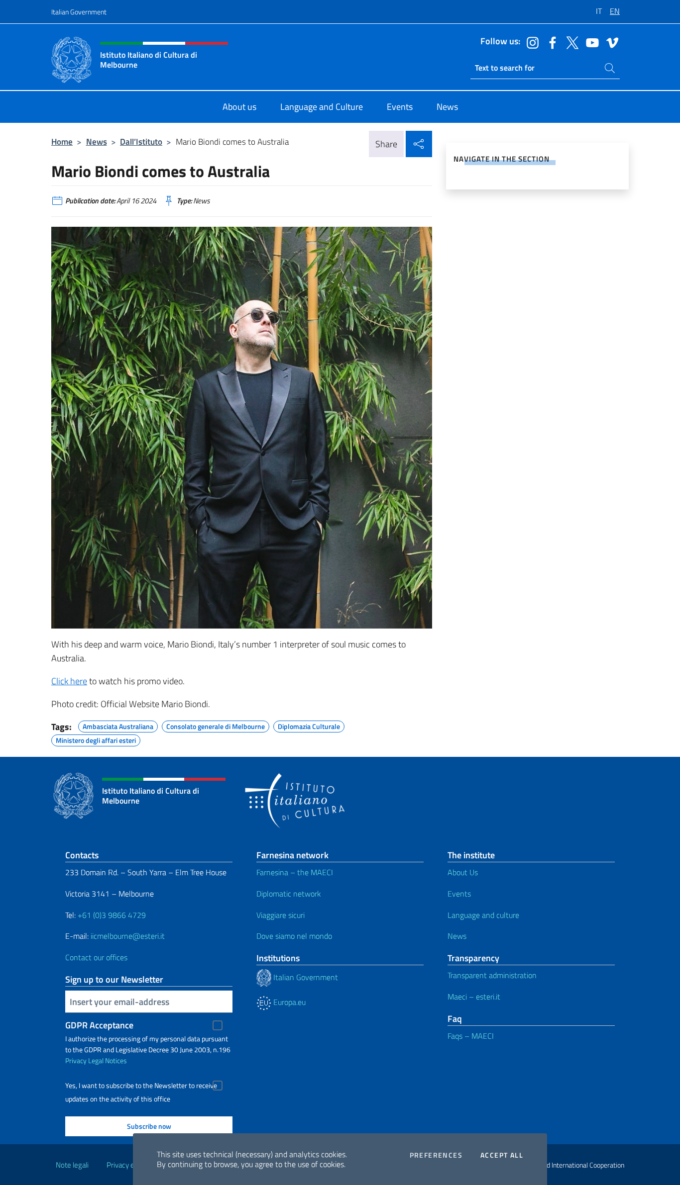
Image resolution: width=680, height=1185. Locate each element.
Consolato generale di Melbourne (215, 725)
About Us (463, 872)
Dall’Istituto (141, 141)
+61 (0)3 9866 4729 (112, 915)
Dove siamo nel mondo (294, 936)
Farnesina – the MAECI (294, 872)
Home (62, 141)
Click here (69, 681)
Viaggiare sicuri (280, 915)
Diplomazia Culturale (309, 725)
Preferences (436, 1155)
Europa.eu (288, 1002)
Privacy (76, 1060)
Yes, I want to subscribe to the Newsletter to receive (141, 1085)
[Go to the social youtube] (590, 42)
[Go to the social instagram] (530, 42)
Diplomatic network (288, 894)
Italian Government (79, 11)
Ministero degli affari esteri (96, 739)
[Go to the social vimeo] (610, 42)
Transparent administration (492, 975)
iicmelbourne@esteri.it (128, 936)
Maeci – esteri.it (474, 997)
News (96, 141)
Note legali (72, 1165)
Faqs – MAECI (471, 1036)
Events (459, 894)
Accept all (501, 1155)
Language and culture (483, 915)
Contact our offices (96, 957)
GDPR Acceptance (99, 1025)
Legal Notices (107, 1060)
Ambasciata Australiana (118, 725)
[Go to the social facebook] (550, 42)
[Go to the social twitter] (570, 42)
